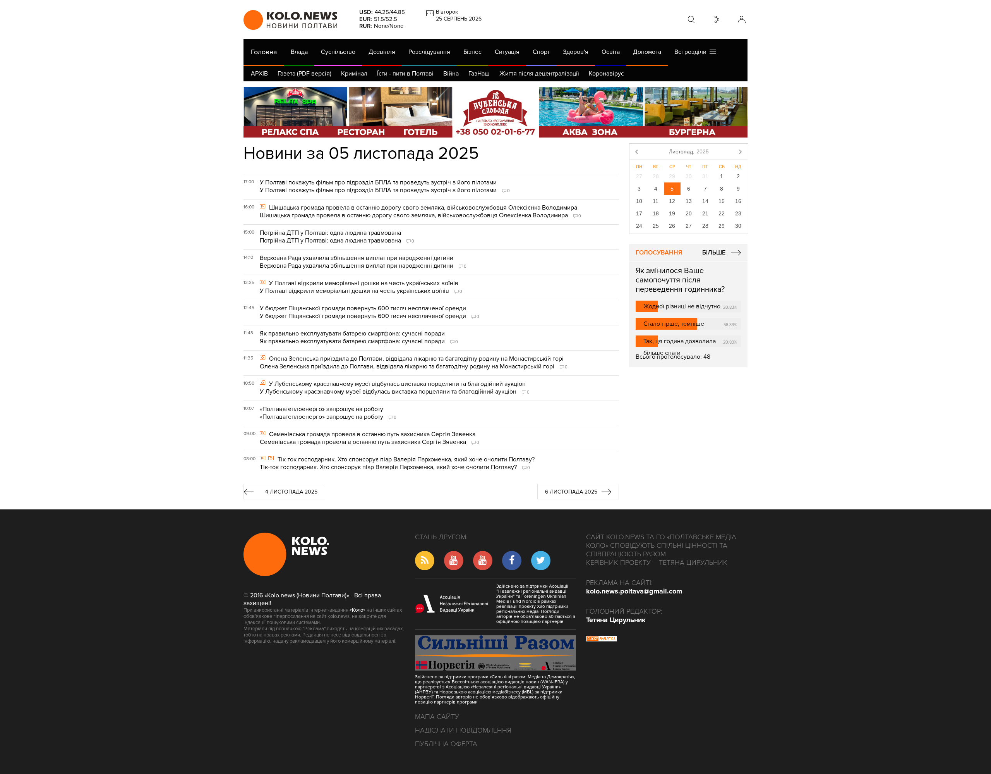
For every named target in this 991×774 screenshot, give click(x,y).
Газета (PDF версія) (304, 73)
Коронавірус (606, 73)
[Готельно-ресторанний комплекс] (495, 112)
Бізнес (472, 52)
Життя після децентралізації (539, 73)
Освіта (611, 52)
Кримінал (354, 73)
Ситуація (507, 52)
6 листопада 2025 (571, 491)
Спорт (541, 52)
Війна (451, 73)
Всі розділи (692, 52)
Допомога (647, 52)
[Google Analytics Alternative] (601, 639)
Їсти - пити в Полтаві (405, 73)
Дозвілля (382, 52)
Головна (264, 52)
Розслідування (429, 52)
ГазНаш (479, 73)
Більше (713, 252)
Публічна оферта (446, 744)
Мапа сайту (437, 716)
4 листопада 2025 (291, 491)
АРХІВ (259, 73)
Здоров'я (575, 52)
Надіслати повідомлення (463, 730)
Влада (299, 52)
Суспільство (338, 52)
